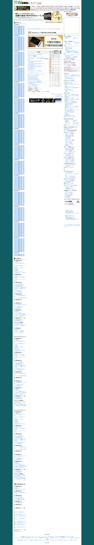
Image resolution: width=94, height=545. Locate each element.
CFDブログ (47, 10)
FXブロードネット (18, 271)
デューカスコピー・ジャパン (33, 72)
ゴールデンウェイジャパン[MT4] (71, 173)
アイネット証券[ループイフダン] (72, 109)
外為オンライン (18, 275)
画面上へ (61, 94)
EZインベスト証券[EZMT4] (70, 177)
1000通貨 (75, 120)
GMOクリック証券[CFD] (69, 112)
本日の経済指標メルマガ (70, 217)
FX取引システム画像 (77, 8)
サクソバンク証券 (18, 283)
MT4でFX (54, 8)
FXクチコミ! (66, 540)
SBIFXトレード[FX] (69, 100)
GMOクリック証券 (69, 133)
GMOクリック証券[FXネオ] (20, 287)
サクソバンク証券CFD (19, 330)
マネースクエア (18, 312)
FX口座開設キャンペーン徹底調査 (72, 52)
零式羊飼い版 (77, 42)
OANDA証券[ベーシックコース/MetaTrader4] (36, 58)
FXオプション (62, 8)
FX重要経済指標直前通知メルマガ (72, 219)
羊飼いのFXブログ (73, 10)
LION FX (67, 138)
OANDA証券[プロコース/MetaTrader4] (35, 70)
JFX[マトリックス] (69, 86)
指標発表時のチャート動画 (20, 529)
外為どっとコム (69, 77)
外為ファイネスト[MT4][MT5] (72, 101)
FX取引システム (18, 531)
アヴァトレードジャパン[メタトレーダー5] (36, 57)
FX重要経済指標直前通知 (70, 58)
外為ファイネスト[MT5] (32, 86)
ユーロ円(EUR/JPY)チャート (20, 521)
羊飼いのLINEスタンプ (70, 215)
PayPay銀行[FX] (18, 308)
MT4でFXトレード (38, 16)
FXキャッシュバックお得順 (69, 64)
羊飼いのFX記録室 (68, 48)
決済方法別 (58, 8)
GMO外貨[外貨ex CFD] (69, 115)
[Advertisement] (63, 3)
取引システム (75, 123)
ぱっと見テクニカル (56, 10)
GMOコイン (67, 113)
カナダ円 (65, 6)
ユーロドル (43, 6)
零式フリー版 (67, 42)
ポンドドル (47, 6)
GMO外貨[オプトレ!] (19, 324)
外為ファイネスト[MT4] (70, 176)
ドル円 (38, 6)
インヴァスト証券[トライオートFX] (73, 76)
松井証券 (16, 311)
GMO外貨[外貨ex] (18, 286)
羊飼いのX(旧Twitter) (69, 212)
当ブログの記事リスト (19, 512)
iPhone (74, 121)
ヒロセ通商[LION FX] (19, 306)
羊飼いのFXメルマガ (69, 55)
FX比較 (40, 10)
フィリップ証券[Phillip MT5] (33, 84)
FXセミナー (37, 10)
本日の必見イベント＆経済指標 (71, 56)
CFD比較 (43, 10)
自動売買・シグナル (67, 8)
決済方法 (67, 120)
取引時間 (67, 121)
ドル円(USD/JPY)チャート (20, 514)
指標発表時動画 (70, 6)
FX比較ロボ (61, 10)
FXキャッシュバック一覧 (70, 116)
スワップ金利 (36, 8)
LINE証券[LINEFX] (18, 319)
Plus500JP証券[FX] (69, 90)
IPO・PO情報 (51, 10)
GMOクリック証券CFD (19, 332)
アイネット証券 (68, 143)
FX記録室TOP (33, 6)
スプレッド (32, 8)
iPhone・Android (45, 8)
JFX (28, 55)
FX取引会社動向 (32, 10)
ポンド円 (56, 6)
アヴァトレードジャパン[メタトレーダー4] (36, 74)
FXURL (58, 94)
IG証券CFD (17, 329)
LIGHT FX (67, 137)
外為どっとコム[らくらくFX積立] (72, 99)
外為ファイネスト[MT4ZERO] (33, 75)
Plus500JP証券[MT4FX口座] (33, 78)
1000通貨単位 (50, 8)
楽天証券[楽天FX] (18, 320)
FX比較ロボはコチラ (68, 128)
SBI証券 (16, 270)
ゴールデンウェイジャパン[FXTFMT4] (35, 54)
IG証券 (16, 488)
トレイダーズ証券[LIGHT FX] (72, 94)
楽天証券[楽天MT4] (31, 68)
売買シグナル (67, 123)
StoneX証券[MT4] (18, 290)
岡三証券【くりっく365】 (20, 272)
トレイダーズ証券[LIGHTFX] (20, 297)
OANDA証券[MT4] (68, 172)
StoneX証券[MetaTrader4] (20, 368)
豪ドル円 (61, 6)
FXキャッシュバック (67, 10)
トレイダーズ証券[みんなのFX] (70, 71)
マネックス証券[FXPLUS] (20, 313)
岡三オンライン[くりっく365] (71, 107)
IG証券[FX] (17, 262)
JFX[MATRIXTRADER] (19, 285)
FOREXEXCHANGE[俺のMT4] (33, 79)
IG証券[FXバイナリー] (69, 187)
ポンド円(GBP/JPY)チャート (20, 522)
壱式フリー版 (67, 44)
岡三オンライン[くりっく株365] (72, 106)
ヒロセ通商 (67, 196)
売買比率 (72, 8)
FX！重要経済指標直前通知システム (72, 51)
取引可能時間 (40, 8)
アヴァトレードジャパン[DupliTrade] (34, 81)
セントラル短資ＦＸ (19, 292)
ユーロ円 (52, 6)
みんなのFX (67, 141)
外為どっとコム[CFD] (70, 98)
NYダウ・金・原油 (76, 6)
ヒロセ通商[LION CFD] (69, 110)
